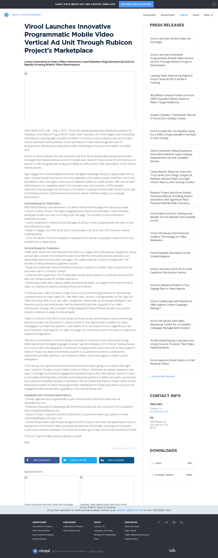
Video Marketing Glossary (137, 535)
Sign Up (184, 15)
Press (96, 539)
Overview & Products (42, 526)
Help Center (130, 531)
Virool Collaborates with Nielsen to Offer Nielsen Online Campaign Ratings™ (171, 304)
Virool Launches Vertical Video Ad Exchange (48, 504)
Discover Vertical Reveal (136, 4)
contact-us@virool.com (130, 510)
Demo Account (132, 526)
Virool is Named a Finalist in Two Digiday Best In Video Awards (169, 286)
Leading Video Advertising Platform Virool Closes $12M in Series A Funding (103, 506)
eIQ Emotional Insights (43, 535)
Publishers (149, 15)
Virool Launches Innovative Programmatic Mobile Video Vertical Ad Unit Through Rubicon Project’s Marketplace (171, 60)
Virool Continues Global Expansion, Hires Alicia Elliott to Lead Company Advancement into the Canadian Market (171, 156)
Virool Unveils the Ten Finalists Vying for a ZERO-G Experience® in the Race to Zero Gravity (173, 134)
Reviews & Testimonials (105, 535)
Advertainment (39, 539)
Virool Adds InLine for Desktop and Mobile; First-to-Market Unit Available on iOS (172, 217)
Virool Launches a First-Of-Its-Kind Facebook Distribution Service (171, 270)
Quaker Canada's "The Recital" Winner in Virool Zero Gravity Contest (173, 116)
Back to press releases (27, 14)
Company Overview (103, 531)
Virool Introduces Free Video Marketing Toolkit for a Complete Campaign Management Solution (170, 324)
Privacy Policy (97, 551)
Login (196, 15)
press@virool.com (159, 411)
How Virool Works (41, 531)
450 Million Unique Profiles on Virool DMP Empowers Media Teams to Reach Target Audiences (172, 98)
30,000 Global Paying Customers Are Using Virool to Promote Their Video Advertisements (172, 344)
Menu (207, 15)
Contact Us (99, 526)
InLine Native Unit (71, 531)
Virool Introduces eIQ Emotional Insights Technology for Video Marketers (169, 236)
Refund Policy (131, 539)
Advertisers (168, 15)
